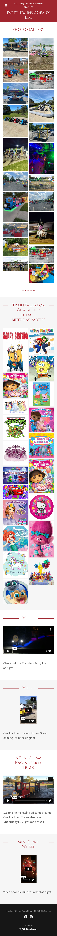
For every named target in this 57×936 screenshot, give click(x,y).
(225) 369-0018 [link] (26, 3)
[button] (7, 5)
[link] (28, 15)
